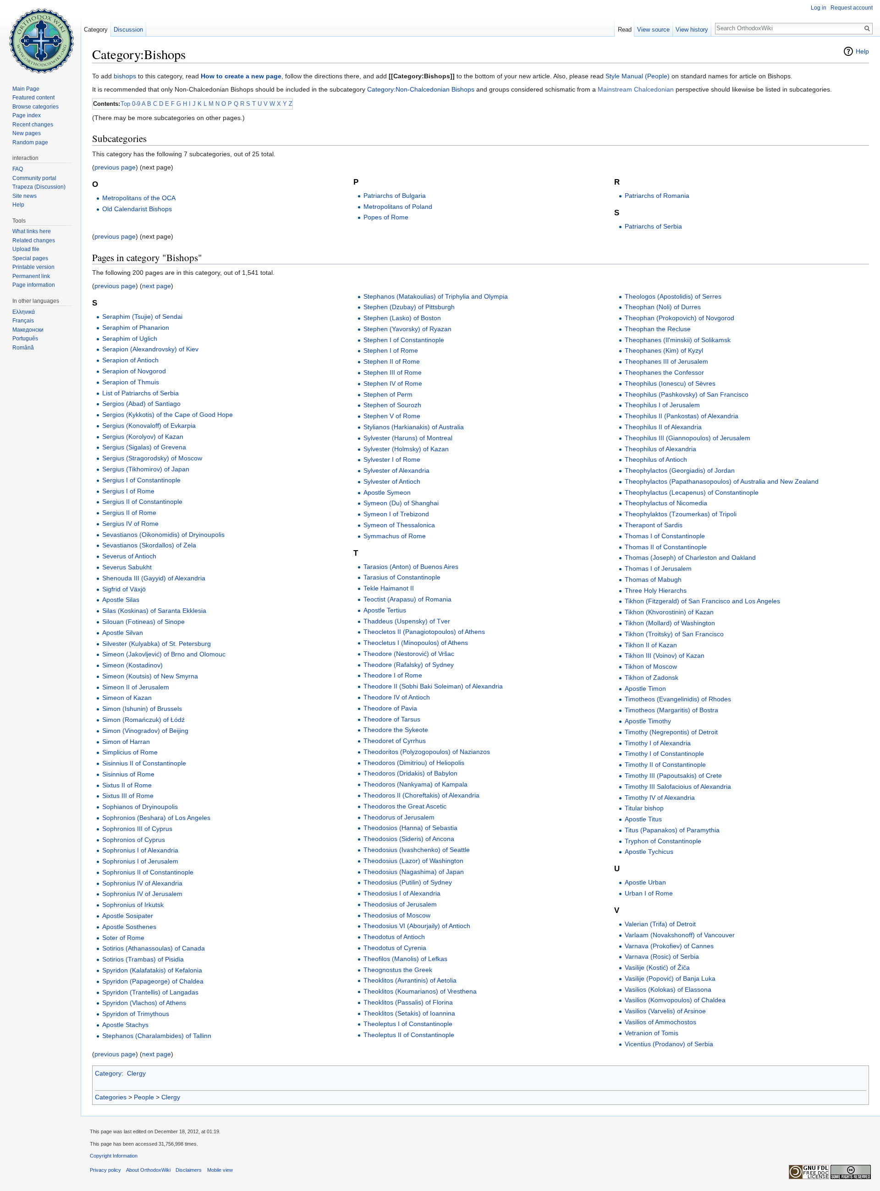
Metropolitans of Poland (397, 206)
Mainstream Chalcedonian (636, 89)
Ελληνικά (23, 312)
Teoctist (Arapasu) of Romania (407, 599)
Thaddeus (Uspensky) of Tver (406, 621)
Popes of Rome (385, 217)
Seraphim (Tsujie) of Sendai (142, 316)
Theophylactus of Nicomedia (666, 503)
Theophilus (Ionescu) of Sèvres (670, 383)
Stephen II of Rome (391, 361)
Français (23, 320)
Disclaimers (189, 1170)
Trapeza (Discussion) (39, 187)
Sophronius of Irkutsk (133, 904)
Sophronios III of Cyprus (137, 828)
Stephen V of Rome (391, 416)
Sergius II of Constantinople (142, 501)
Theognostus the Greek (397, 969)
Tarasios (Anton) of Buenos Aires (410, 566)
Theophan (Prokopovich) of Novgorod (679, 318)
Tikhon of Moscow (651, 666)
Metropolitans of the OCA (139, 198)
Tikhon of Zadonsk (651, 677)
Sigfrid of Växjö (124, 589)
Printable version (33, 267)
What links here (31, 231)
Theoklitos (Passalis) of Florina (408, 1002)
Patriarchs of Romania (657, 195)
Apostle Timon (645, 688)
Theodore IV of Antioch (396, 697)
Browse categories (35, 107)
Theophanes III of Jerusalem (666, 361)
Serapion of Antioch (130, 360)
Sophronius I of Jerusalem (140, 861)
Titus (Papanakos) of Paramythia (672, 830)
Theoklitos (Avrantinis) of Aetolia (409, 980)
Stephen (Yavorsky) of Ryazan (407, 329)
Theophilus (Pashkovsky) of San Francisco (686, 394)
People (144, 1097)
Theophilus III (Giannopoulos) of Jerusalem (687, 438)
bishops (125, 76)
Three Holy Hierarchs (656, 590)
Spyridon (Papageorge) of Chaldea (153, 981)
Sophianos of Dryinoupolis (140, 806)
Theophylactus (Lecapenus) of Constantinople (692, 492)
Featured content (33, 97)
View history (692, 29)
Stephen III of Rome (392, 372)
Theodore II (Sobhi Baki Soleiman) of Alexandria (433, 686)
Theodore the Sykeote (395, 729)
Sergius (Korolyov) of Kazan (142, 436)
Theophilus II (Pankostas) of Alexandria (681, 416)
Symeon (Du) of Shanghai (401, 503)
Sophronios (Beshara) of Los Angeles (156, 817)
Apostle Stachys (125, 1024)
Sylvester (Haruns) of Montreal (407, 438)
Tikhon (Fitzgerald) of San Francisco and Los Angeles (702, 601)
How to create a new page (241, 76)
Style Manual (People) (637, 76)
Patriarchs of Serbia (653, 226)
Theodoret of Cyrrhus (394, 740)
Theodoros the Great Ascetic (404, 806)
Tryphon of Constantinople (663, 841)
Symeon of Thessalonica (399, 525)
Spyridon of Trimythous (135, 1013)
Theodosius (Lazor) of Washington (413, 860)
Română (23, 347)
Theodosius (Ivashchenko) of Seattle (416, 849)
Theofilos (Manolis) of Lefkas (405, 958)
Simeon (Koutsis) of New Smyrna (150, 676)
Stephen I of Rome (390, 350)
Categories (110, 1097)
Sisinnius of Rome (128, 774)
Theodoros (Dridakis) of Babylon (410, 773)
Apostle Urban (645, 882)
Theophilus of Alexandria (660, 449)
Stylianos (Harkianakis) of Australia (413, 427)
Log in (818, 8)
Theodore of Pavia (390, 708)
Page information (33, 285)
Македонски (28, 330)
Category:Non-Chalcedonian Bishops (420, 89)
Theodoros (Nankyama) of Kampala (415, 784)
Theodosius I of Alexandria (401, 893)
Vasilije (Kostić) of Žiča (657, 967)
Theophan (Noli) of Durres (663, 307)
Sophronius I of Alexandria (140, 850)
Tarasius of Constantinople (401, 577)
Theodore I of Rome (392, 675)
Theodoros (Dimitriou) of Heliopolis (413, 762)
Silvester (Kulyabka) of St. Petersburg (156, 643)
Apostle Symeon (387, 492)
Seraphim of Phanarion (135, 327)
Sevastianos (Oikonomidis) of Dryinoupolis (163, 534)
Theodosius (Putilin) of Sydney (407, 882)
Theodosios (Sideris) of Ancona (408, 838)
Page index (26, 115)
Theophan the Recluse (658, 329)
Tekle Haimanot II (388, 588)
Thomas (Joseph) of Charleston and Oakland (690, 557)
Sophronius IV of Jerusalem (142, 893)
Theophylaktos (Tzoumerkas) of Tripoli (681, 514)
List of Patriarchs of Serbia (140, 393)
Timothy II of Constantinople (665, 764)
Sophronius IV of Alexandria (142, 883)
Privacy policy (105, 1170)
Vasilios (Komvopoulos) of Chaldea (675, 1000)
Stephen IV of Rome (392, 383)
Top (125, 103)
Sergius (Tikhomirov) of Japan (145, 469)
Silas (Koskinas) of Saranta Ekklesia (154, 610)
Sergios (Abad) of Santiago (141, 403)
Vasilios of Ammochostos (660, 1022)
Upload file (25, 249)
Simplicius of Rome (130, 752)
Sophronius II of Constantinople (147, 872)
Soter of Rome (123, 937)
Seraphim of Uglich (129, 338)
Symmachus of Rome (394, 536)
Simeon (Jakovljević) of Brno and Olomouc (164, 654)
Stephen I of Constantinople (403, 340)
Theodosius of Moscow (396, 915)
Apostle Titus (643, 819)
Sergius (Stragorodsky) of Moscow (152, 458)
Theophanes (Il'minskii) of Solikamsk (678, 340)
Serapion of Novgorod (134, 371)
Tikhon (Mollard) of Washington (670, 623)
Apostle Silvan (122, 632)
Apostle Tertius (384, 610)
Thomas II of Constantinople (666, 547)
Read (625, 29)
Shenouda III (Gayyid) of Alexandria (153, 578)
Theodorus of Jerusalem (398, 817)
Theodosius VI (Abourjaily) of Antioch (416, 925)
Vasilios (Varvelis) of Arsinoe (665, 1011)
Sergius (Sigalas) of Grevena (144, 447)
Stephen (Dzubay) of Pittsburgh (409, 307)
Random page (30, 142)
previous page (115, 167)
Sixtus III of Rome (128, 795)
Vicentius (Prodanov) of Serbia (669, 1044)
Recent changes (32, 124)
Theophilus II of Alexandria (663, 427)
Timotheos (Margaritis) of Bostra (671, 710)
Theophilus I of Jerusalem (662, 405)
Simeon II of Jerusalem (135, 687)
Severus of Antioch (129, 556)
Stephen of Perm (387, 394)
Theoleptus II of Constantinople (408, 1034)
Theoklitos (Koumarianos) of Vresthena (420, 991)
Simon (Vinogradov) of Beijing (145, 730)
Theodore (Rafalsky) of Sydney (408, 664)
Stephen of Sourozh (392, 405)
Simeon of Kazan (127, 697)
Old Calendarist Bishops (137, 209)
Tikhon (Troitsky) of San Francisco (674, 634)
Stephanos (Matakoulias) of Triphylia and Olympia (435, 296)
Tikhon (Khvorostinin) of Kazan (669, 612)
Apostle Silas (120, 599)
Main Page (25, 89)
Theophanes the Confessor (664, 372)
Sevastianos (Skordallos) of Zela (149, 545)
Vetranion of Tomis (651, 1033)
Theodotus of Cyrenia (394, 947)
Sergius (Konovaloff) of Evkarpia (149, 425)
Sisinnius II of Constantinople (144, 763)
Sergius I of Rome (128, 491)
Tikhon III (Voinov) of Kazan (664, 655)
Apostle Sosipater (127, 915)
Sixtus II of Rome (127, 785)
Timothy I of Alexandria (658, 743)
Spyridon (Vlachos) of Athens (144, 1002)
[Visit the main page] (40, 36)
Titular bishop (644, 808)
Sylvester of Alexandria (396, 470)
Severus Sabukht (127, 567)
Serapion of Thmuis (130, 382)
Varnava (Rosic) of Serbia (662, 956)
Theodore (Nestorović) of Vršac (408, 653)
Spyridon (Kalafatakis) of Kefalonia (152, 970)
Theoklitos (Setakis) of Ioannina (409, 1013)
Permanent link (31, 276)
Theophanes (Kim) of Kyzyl (664, 350)
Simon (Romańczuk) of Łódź (143, 719)
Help (862, 51)
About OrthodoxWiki (148, 1170)
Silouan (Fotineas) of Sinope (143, 621)
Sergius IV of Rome (130, 523)
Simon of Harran (126, 741)
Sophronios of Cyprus (133, 839)
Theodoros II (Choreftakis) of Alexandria (421, 795)
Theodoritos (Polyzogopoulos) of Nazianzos (426, 751)
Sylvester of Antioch (391, 481)
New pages (26, 133)
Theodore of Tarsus (391, 719)
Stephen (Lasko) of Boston (402, 318)
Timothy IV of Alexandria (660, 797)
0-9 (136, 103)
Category (108, 1073)
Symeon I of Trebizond (396, 514)
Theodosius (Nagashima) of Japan (413, 871)
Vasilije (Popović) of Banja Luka (670, 978)
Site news (24, 196)
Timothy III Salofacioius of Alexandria (678, 786)
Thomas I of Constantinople (665, 536)
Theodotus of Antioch (394, 936)
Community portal (34, 178)
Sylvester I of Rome (391, 459)
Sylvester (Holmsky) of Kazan (406, 449)
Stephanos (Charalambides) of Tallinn (156, 1035)
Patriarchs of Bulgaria (394, 195)
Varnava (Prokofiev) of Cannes (669, 946)
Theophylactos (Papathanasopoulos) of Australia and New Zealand (722, 481)
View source (653, 29)
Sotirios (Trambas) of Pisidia (143, 959)
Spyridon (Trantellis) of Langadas (150, 992)
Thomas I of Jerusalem (658, 568)
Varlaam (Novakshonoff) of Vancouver (680, 935)
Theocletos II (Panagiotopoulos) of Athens (424, 631)
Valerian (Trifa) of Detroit (660, 924)
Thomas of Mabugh (653, 579)
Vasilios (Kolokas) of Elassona (668, 989)
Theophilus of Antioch (656, 459)
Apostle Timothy (648, 721)
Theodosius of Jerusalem (400, 904)
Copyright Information (114, 1155)
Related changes (33, 240)
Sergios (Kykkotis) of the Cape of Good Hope (167, 414)
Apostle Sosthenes (129, 926)
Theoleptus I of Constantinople (407, 1023)
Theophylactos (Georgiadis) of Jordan (680, 470)
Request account (851, 8)
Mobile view (220, 1170)
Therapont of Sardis (653, 525)
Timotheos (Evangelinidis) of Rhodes (678, 699)
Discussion (128, 29)
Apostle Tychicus (649, 851)
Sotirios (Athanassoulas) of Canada (153, 948)
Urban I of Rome (649, 893)
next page (156, 286)
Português (25, 338)
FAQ (17, 169)
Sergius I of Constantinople (141, 480)
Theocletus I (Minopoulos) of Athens (415, 642)
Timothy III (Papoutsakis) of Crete (673, 775)
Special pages (30, 258)
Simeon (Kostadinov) (132, 665)
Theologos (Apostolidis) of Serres (673, 296)
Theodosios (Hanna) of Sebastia (410, 827)
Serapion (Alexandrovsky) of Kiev (150, 349)
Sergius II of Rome (129, 512)
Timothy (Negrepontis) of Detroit (671, 732)
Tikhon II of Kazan (651, 645)
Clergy (136, 1073)
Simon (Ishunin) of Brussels (142, 708)
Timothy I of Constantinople (664, 753)
